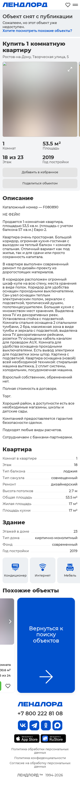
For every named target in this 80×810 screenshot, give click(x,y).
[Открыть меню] (75, 5)
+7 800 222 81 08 (40, 713)
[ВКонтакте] (23, 725)
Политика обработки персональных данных (40, 750)
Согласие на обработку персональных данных (40, 764)
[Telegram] (34, 725)
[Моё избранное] (67, 5)
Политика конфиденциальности (40, 758)
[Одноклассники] (46, 725)
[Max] (57, 725)
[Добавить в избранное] (8, 686)
